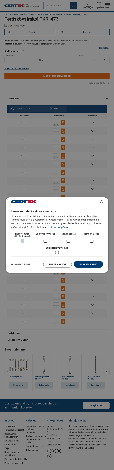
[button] (20, 264)
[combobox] (101, 201)
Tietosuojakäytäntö (58, 226)
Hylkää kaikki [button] (57, 264)
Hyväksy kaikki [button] (88, 264)
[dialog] (57, 235)
